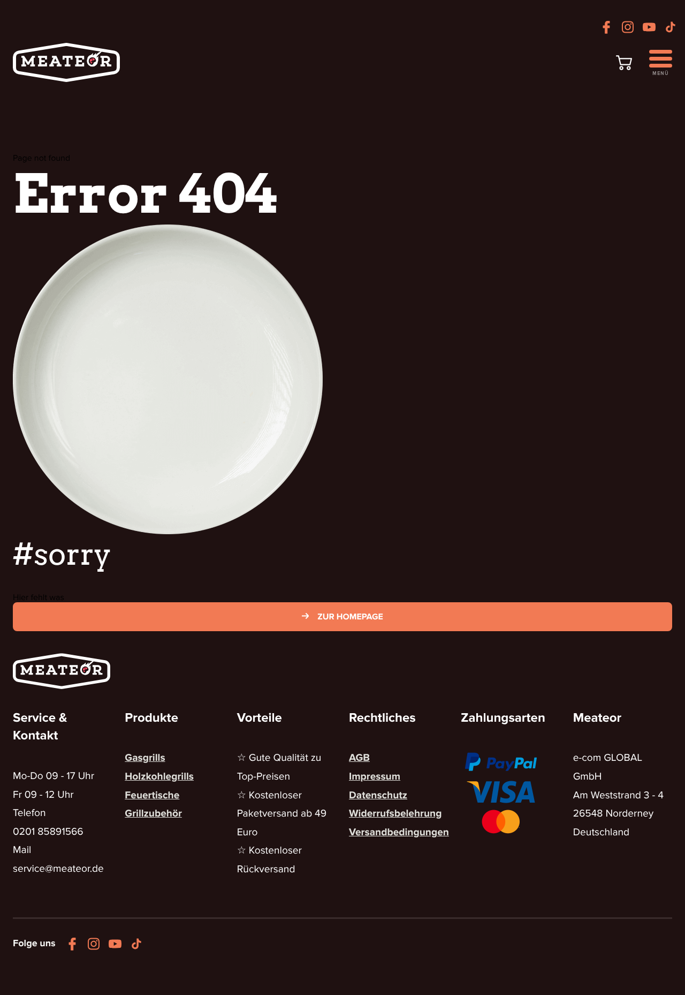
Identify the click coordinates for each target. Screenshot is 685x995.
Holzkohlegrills (159, 776)
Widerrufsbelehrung (395, 813)
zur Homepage (350, 616)
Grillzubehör (153, 813)
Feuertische (152, 795)
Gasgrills (145, 757)
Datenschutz (378, 795)
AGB (359, 757)
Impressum (374, 776)
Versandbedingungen (399, 832)
